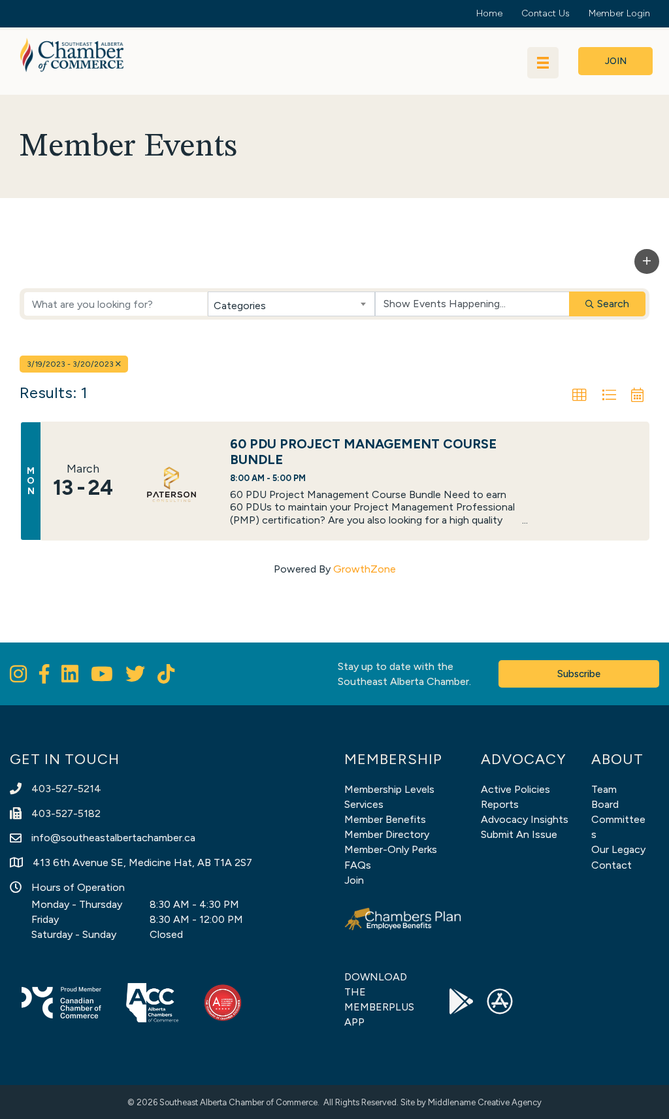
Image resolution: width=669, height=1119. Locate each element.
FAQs (357, 865)
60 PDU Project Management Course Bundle (363, 451)
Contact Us (545, 13)
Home (489, 13)
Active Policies (515, 789)
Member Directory (386, 834)
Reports (500, 804)
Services (363, 804)
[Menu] (543, 62)
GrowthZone (364, 569)
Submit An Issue (519, 834)
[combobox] (291, 304)
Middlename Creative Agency (485, 1102)
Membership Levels (389, 789)
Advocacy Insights (524, 819)
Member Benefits (385, 819)
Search (613, 303)
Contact (611, 865)
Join (354, 880)
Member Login (619, 13)
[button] (646, 261)
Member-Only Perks (390, 849)
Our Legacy (618, 849)
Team (604, 789)
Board (605, 804)
